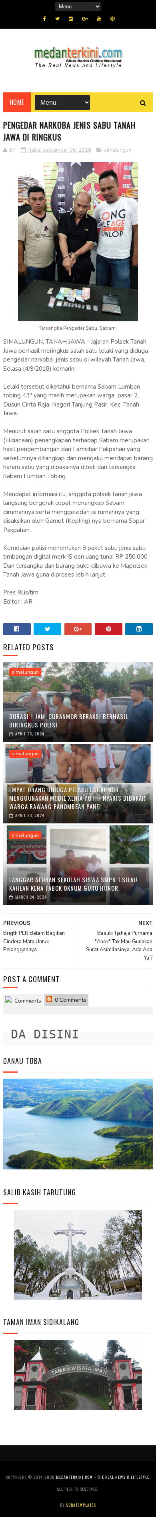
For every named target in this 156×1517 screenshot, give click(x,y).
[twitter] (57, 19)
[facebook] (44, 19)
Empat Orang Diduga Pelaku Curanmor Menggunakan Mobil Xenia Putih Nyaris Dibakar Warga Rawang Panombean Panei (77, 798)
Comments (27, 1001)
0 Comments (69, 1000)
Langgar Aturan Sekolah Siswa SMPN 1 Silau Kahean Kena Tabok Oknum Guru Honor (73, 883)
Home (17, 102)
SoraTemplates (81, 1505)
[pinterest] (112, 19)
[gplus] (85, 19)
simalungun (117, 150)
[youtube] (99, 19)
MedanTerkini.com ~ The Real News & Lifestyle (102, 1477)
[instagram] (71, 19)
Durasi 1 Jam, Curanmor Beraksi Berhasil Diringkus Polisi (68, 720)
